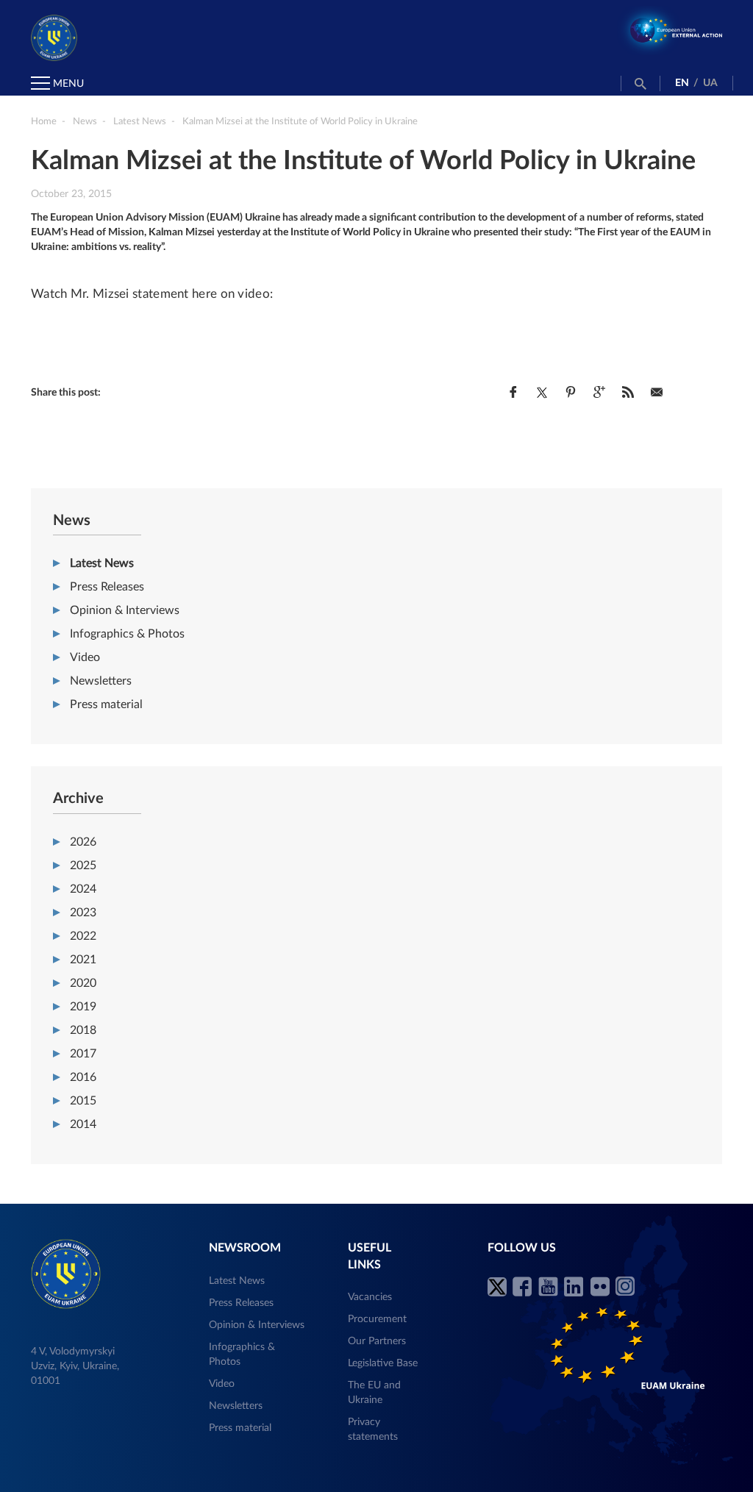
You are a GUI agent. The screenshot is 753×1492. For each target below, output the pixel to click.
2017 (83, 1054)
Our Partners (377, 1341)
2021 (83, 959)
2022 (83, 936)
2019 (83, 1007)
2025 (83, 865)
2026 (83, 842)
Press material (106, 704)
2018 (83, 1030)
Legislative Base (383, 1363)
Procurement (377, 1319)
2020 (83, 983)
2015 (83, 1101)
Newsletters (101, 681)
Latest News (102, 563)
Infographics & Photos (127, 634)
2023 (83, 912)
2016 (83, 1077)
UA (710, 83)
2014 (83, 1124)
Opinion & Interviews (124, 610)
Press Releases (107, 587)
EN (682, 83)
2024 (83, 889)
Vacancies (370, 1297)
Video (85, 657)
